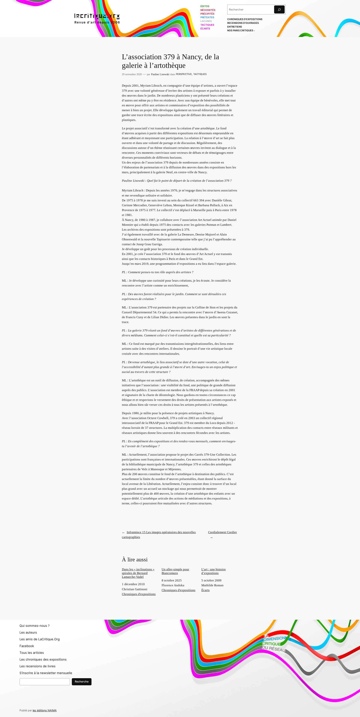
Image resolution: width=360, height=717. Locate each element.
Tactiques (200, 74)
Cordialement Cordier (222, 532)
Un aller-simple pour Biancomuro (175, 571)
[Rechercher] (279, 9)
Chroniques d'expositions (139, 594)
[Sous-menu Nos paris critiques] (254, 30)
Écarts (205, 590)
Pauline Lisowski (160, 74)
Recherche (81, 681)
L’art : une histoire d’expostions (213, 571)
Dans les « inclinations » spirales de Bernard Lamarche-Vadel (138, 573)
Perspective (184, 74)
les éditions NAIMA (45, 710)
